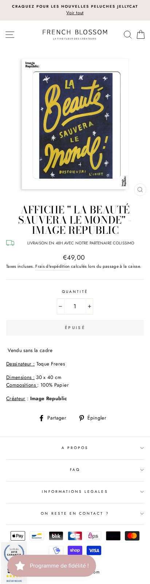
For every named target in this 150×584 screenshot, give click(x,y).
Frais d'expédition (52, 266)
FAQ (75, 469)
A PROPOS (75, 447)
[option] (75, 10)
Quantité (75, 291)
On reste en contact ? (75, 513)
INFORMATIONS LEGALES (75, 491)
